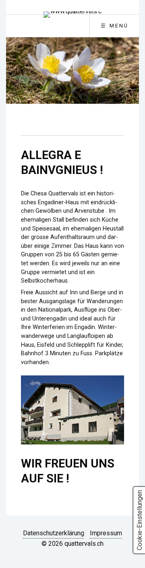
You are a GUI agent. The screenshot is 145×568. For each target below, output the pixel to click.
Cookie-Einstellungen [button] (139, 520)
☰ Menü (114, 26)
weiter (128, 78)
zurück (17, 78)
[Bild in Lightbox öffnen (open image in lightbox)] (72, 409)
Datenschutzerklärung (53, 533)
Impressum (106, 533)
